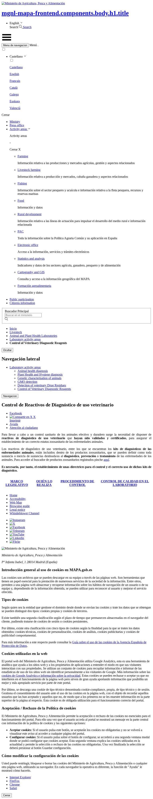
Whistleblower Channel (24, 513)
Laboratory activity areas (25, 339)
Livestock (16, 332)
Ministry (15, 121)
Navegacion (10, 396)
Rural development (29, 214)
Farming (23, 156)
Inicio (13, 328)
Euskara (15, 101)
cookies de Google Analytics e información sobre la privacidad (41, 675)
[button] (76, 45)
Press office (17, 125)
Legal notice (17, 509)
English (14, 74)
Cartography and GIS (31, 272)
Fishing (22, 183)
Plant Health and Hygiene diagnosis (40, 374)
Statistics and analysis (31, 258)
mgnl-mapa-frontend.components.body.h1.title (65, 13)
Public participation (22, 299)
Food (21, 200)
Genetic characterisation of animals (39, 378)
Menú (33, 45)
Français (15, 81)
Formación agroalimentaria (34, 285)
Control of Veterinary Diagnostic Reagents (44, 389)
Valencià (15, 108)
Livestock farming (29, 170)
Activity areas (19, 129)
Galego (14, 94)
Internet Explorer (20, 777)
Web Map (16, 502)
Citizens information (22, 303)
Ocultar (7, 350)
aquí (106, 459)
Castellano (16, 67)
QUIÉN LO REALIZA (44, 483)
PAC (21, 231)
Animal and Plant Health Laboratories (33, 335)
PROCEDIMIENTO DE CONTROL (77, 483)
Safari (13, 788)
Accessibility (18, 499)
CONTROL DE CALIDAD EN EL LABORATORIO (125, 483)
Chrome (15, 784)
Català (14, 87)
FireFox (15, 781)
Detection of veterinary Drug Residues (42, 385)
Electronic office (28, 245)
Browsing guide (20, 506)
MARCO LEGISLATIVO (17, 483)
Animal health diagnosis (33, 371)
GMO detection (27, 381)
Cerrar (6, 795)
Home (13, 495)
